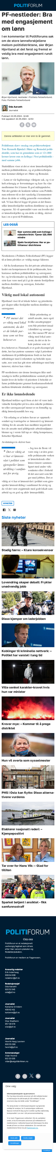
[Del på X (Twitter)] (28, 124)
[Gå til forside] (28, 5)
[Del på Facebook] (22, 124)
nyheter (7, 503)
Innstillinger (46, 1150)
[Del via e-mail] (34, 124)
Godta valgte (28, 1138)
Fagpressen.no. (32, 1128)
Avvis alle (14, 1138)
